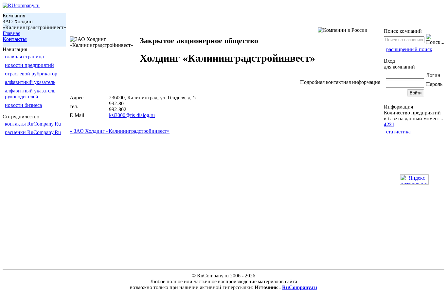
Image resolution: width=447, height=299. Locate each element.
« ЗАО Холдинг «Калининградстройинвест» (120, 131)
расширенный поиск (409, 49)
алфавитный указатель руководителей (30, 93)
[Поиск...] (435, 39)
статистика (398, 131)
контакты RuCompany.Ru (33, 124)
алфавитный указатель (30, 82)
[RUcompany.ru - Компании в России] (21, 5)
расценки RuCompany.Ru (33, 132)
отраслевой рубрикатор (31, 73)
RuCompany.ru (299, 287)
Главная (11, 33)
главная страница (24, 56)
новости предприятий (29, 65)
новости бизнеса (23, 105)
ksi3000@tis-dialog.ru (132, 115)
